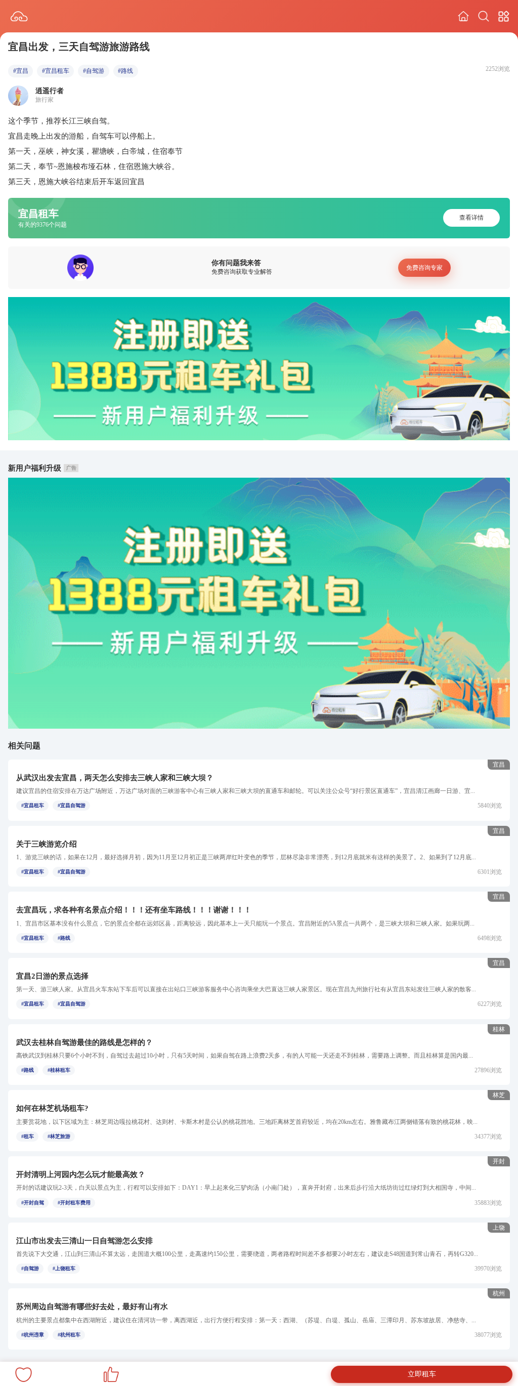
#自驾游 (93, 70)
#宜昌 (20, 70)
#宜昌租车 (55, 70)
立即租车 (422, 1374)
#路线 (125, 70)
